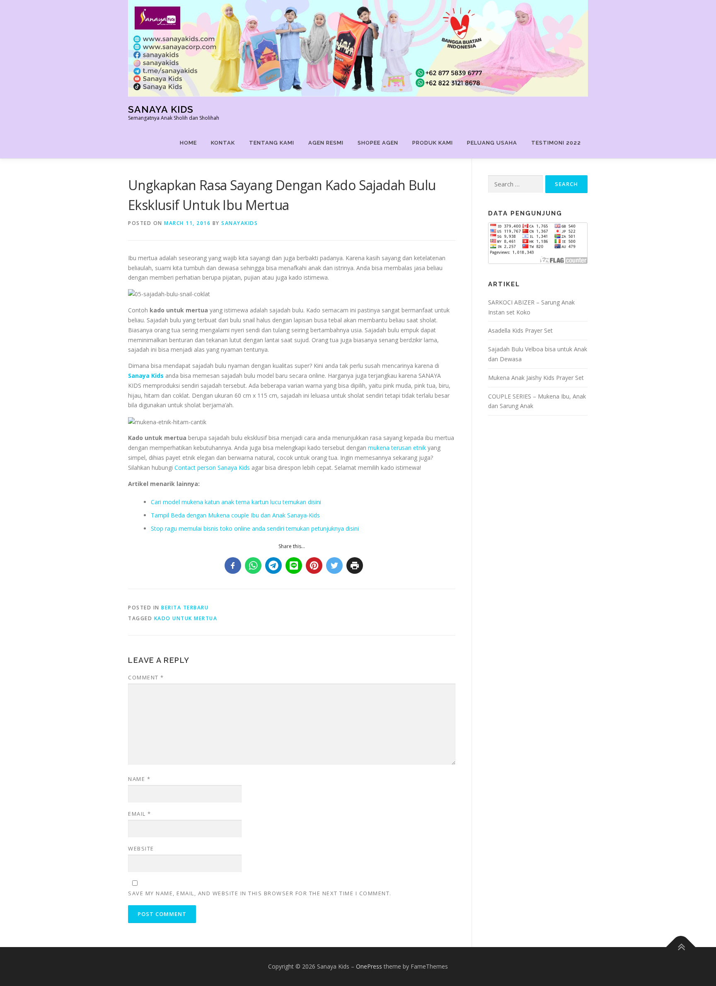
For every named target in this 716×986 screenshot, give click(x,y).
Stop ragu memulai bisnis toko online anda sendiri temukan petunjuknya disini (255, 528)
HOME (188, 143)
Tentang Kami (271, 143)
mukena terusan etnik (397, 448)
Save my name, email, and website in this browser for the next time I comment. (260, 893)
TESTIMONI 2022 (556, 143)
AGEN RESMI (325, 143)
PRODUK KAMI (432, 143)
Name (139, 779)
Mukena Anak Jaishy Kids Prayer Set (536, 378)
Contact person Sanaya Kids (212, 467)
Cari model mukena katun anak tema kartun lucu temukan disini (236, 502)
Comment (146, 677)
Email (139, 813)
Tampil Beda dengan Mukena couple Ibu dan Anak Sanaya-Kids (235, 515)
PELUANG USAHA (492, 143)
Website (141, 848)
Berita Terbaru (184, 607)
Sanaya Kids (161, 109)
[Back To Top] (681, 947)
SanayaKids (239, 223)
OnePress (369, 966)
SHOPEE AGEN (378, 143)
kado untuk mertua (186, 618)
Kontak (223, 143)
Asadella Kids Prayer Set (520, 330)
